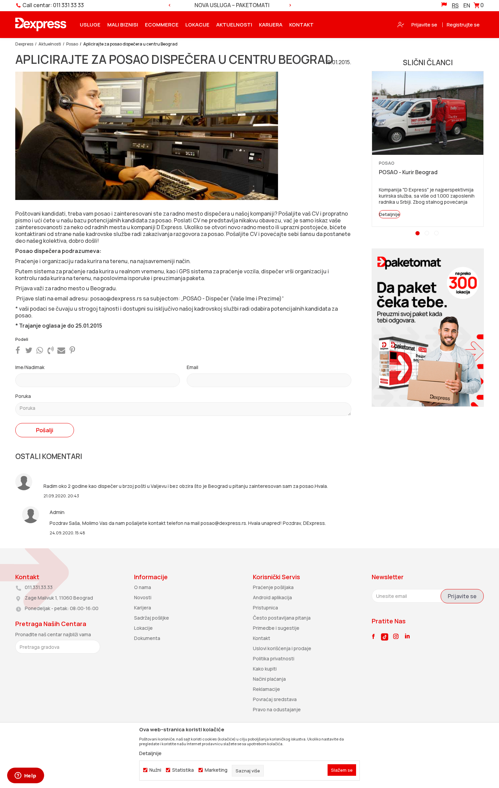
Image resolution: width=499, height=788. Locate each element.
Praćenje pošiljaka (273, 587)
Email (192, 367)
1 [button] (418, 234)
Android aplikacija (272, 597)
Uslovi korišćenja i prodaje (282, 648)
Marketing (216, 770)
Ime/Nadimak (29, 367)
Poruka (23, 396)
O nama (142, 587)
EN (466, 5)
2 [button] (427, 234)
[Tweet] (28, 350)
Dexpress (24, 44)
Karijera (142, 607)
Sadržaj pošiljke (151, 618)
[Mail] (61, 350)
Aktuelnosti (49, 44)
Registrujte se (463, 24)
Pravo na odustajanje (277, 709)
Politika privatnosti (273, 658)
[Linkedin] (407, 636)
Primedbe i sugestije (276, 628)
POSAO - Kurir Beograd (408, 172)
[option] (230, 5)
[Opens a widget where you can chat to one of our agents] (25, 776)
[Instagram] (395, 636)
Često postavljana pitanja (282, 618)
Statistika (183, 770)
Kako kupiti (265, 668)
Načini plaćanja (269, 679)
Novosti (142, 597)
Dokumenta (147, 638)
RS (455, 5)
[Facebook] (18, 350)
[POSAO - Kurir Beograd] (427, 113)
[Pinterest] (72, 350)
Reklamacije (266, 689)
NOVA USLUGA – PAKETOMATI (229, 5)
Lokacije (143, 628)
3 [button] (437, 234)
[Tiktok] (384, 637)
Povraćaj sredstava (275, 699)
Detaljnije (389, 214)
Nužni (155, 770)
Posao (72, 44)
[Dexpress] (40, 24)
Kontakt (261, 638)
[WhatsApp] (39, 350)
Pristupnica (265, 607)
